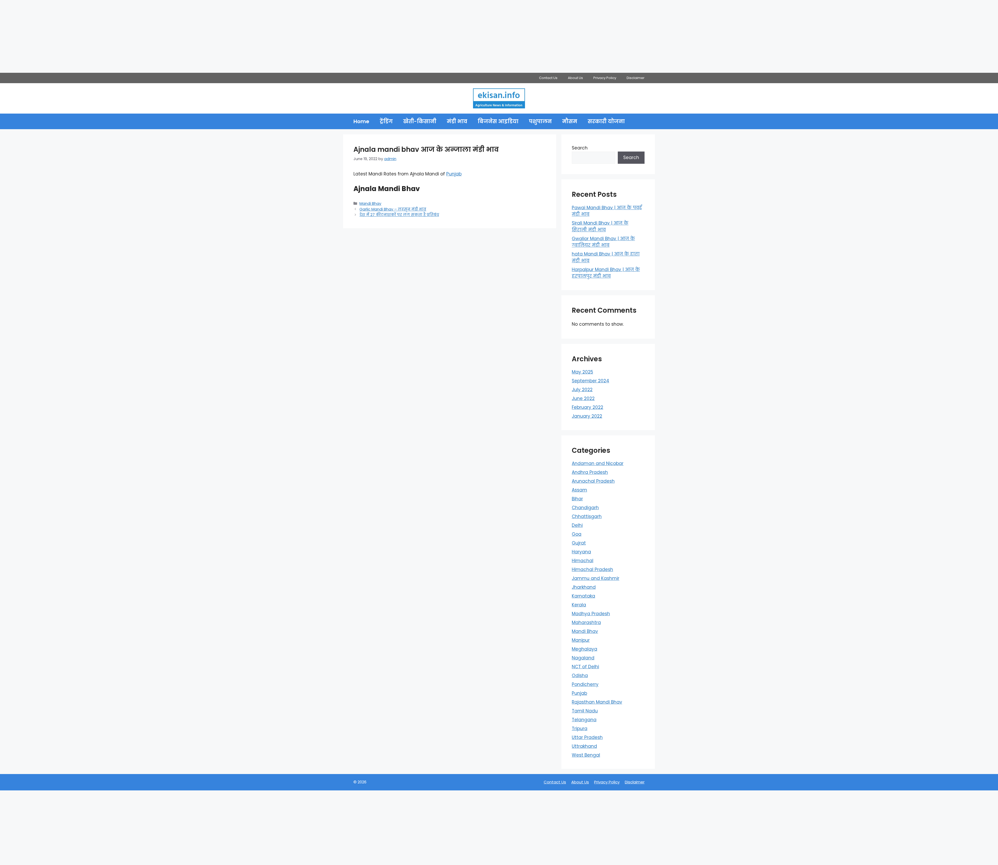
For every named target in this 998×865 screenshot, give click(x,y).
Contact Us (548, 77)
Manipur (581, 640)
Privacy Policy (604, 77)
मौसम (569, 121)
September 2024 (590, 381)
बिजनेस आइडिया (498, 121)
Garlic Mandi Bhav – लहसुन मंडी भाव (392, 209)
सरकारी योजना (606, 121)
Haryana (581, 552)
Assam (579, 490)
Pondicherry (585, 684)
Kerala (579, 605)
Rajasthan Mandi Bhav (597, 702)
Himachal (582, 561)
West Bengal (586, 755)
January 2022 (587, 416)
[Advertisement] (156, 36)
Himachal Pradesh (592, 569)
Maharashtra (586, 622)
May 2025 (582, 372)
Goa (576, 534)
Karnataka (583, 596)
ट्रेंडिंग (386, 121)
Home (361, 121)
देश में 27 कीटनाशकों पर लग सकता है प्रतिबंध (399, 214)
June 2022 (583, 398)
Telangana (584, 720)
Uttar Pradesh (587, 737)
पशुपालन (540, 121)
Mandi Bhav (370, 203)
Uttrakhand (584, 746)
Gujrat (579, 543)
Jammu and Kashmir (595, 578)
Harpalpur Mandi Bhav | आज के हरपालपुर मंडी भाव (606, 272)
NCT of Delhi (585, 667)
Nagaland (583, 658)
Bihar (577, 499)
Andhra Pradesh (590, 472)
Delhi (577, 525)
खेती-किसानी (419, 121)
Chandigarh (585, 507)
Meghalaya (584, 649)
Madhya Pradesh (591, 614)
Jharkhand (584, 587)
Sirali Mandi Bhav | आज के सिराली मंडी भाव (600, 226)
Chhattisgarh (587, 516)
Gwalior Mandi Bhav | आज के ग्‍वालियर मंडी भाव (603, 241)
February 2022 (587, 407)
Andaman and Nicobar (597, 463)
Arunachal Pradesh (593, 481)
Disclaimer (636, 77)
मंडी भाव (457, 121)
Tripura (579, 728)
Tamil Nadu (585, 711)
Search (580, 148)
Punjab (454, 174)
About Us (575, 77)
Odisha (580, 675)
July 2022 (582, 389)
